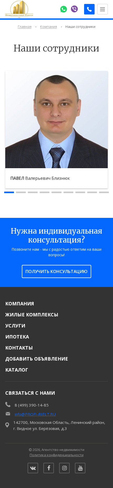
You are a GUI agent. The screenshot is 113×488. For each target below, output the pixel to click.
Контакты (19, 348)
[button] (9, 192)
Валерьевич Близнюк (40, 178)
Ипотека (17, 336)
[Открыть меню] (102, 9)
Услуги (15, 325)
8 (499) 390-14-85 (32, 405)
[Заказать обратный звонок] (89, 9)
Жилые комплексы (31, 314)
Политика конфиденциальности (57, 455)
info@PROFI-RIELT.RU (35, 414)
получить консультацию (56, 271)
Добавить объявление (36, 359)
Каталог (16, 370)
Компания (19, 303)
